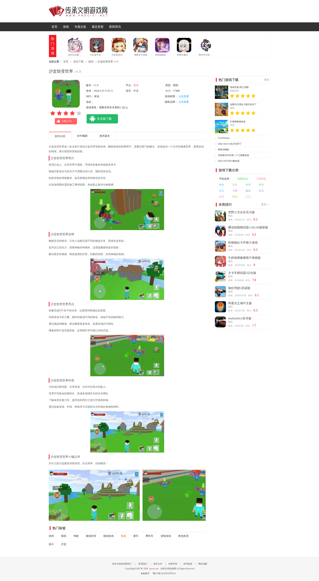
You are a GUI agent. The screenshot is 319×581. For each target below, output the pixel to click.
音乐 (248, 190)
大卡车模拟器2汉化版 (242, 272)
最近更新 (98, 26)
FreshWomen (224, 138)
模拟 (91, 61)
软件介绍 (60, 136)
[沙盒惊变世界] (94, 518)
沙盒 (63, 544)
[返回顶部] (279, 527)
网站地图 (202, 564)
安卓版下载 (104, 118)
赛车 (135, 536)
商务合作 (157, 564)
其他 (248, 196)
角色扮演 (183, 536)
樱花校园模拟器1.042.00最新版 (248, 227)
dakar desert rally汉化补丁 (230, 143)
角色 (221, 184)
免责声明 (172, 564)
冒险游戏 (166, 536)
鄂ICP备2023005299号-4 (164, 573)
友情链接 (187, 564)
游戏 (66, 26)
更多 (266, 79)
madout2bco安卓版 (239, 318)
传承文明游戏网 (78, 11)
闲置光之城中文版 (240, 303)
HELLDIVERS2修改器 (228, 161)
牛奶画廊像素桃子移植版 (244, 257)
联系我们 (142, 564)
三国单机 (261, 178)
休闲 (51, 536)
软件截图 (82, 136)
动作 (234, 184)
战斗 (51, 544)
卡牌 (234, 190)
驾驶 (76, 536)
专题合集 (80, 26)
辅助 (234, 196)
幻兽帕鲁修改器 (238, 121)
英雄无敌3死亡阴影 (239, 87)
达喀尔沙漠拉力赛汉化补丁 (243, 104)
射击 (261, 184)
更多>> (265, 204)
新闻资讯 (115, 26)
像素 (123, 536)
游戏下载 (78, 61)
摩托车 (149, 536)
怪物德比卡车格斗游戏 (243, 242)
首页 (54, 26)
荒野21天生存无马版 (241, 212)
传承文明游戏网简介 (122, 564)
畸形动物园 (223, 149)
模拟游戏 (108, 536)
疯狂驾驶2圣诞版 (239, 288)
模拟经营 (91, 536)
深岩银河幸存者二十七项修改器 (233, 155)
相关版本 (105, 136)
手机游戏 (224, 178)
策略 (221, 190)
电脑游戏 (242, 178)
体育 (221, 196)
